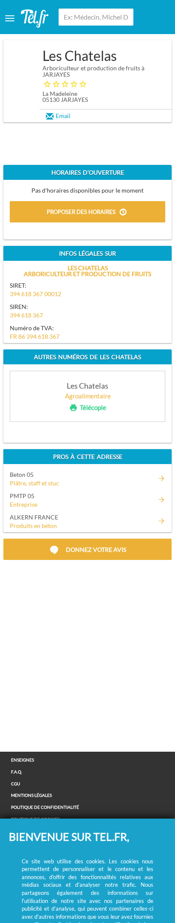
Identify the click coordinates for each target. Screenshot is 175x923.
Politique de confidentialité (45, 807)
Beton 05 (22, 474)
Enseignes (22, 759)
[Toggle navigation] (10, 18)
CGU (15, 783)
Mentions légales (31, 795)
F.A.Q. (16, 771)
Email (63, 115)
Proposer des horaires (81, 212)
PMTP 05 (22, 495)
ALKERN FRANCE (34, 517)
